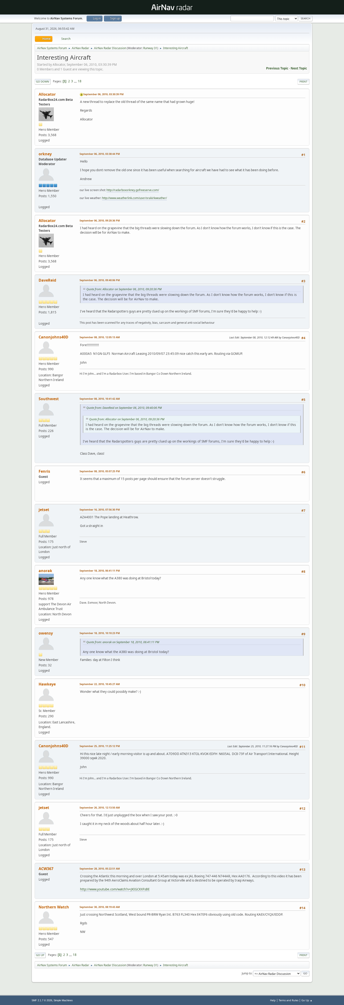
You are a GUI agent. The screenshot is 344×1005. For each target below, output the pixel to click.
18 (79, 81)
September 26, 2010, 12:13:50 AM (100, 807)
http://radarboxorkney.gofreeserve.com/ (132, 190)
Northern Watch (54, 907)
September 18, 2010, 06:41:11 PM (100, 570)
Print (303, 81)
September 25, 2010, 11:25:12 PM (100, 746)
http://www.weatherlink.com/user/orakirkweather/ (134, 198)
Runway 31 (150, 48)
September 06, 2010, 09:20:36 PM (100, 220)
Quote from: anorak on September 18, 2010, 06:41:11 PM (122, 642)
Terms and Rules (288, 1000)
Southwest (49, 398)
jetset (44, 509)
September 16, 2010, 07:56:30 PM (100, 509)
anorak (45, 570)
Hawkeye (47, 684)
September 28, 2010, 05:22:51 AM (100, 868)
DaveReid (47, 280)
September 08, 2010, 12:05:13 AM (100, 337)
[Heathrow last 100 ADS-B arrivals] (40, 318)
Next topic (299, 68)
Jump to (247, 973)
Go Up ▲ (306, 1000)
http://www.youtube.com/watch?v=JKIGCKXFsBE (115, 889)
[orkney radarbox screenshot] (40, 201)
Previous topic (277, 68)
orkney (45, 153)
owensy (46, 633)
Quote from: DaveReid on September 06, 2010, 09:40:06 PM (124, 408)
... (75, 81)
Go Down (42, 81)
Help (273, 1000)
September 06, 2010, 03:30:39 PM (103, 94)
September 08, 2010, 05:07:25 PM (100, 471)
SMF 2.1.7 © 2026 (42, 1000)
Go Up (40, 955)
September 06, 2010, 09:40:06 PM (100, 280)
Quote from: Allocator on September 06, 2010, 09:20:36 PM (123, 289)
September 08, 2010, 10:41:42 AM (100, 398)
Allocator (47, 94)
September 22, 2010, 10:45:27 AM (100, 684)
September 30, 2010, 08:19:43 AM (100, 907)
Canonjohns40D (53, 337)
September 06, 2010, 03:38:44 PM (100, 154)
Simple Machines (63, 1000)
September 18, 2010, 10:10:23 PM (100, 633)
